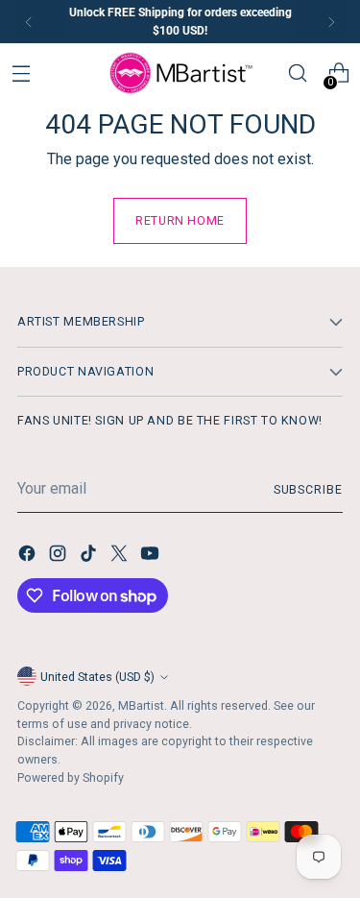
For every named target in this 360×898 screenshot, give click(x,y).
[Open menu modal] (20, 73)
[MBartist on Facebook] (28, 557)
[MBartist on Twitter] (120, 557)
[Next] (331, 21)
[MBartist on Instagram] (59, 557)
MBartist (141, 705)
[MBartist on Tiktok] (90, 557)
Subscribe (308, 489)
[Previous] (29, 21)
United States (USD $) (97, 676)
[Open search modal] (298, 73)
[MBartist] (180, 73)
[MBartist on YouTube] (151, 557)
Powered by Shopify (70, 777)
